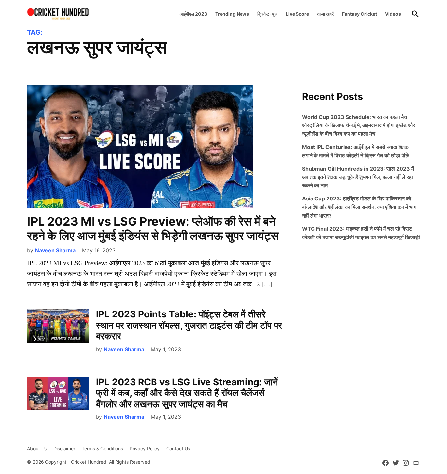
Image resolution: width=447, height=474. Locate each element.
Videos (393, 14)
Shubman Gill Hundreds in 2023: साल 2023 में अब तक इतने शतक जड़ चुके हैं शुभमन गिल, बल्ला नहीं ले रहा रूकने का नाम (358, 177)
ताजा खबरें (325, 14)
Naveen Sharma (55, 250)
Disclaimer (64, 448)
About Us (37, 448)
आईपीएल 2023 (193, 14)
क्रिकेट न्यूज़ (267, 14)
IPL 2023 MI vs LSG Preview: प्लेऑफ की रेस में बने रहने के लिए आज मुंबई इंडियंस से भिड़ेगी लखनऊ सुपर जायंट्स (152, 228)
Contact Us (178, 448)
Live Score (297, 14)
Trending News (232, 14)
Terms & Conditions (102, 448)
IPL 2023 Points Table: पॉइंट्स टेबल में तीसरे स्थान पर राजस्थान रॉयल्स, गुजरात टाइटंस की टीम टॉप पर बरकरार (189, 325)
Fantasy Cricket (359, 14)
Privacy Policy (145, 448)
